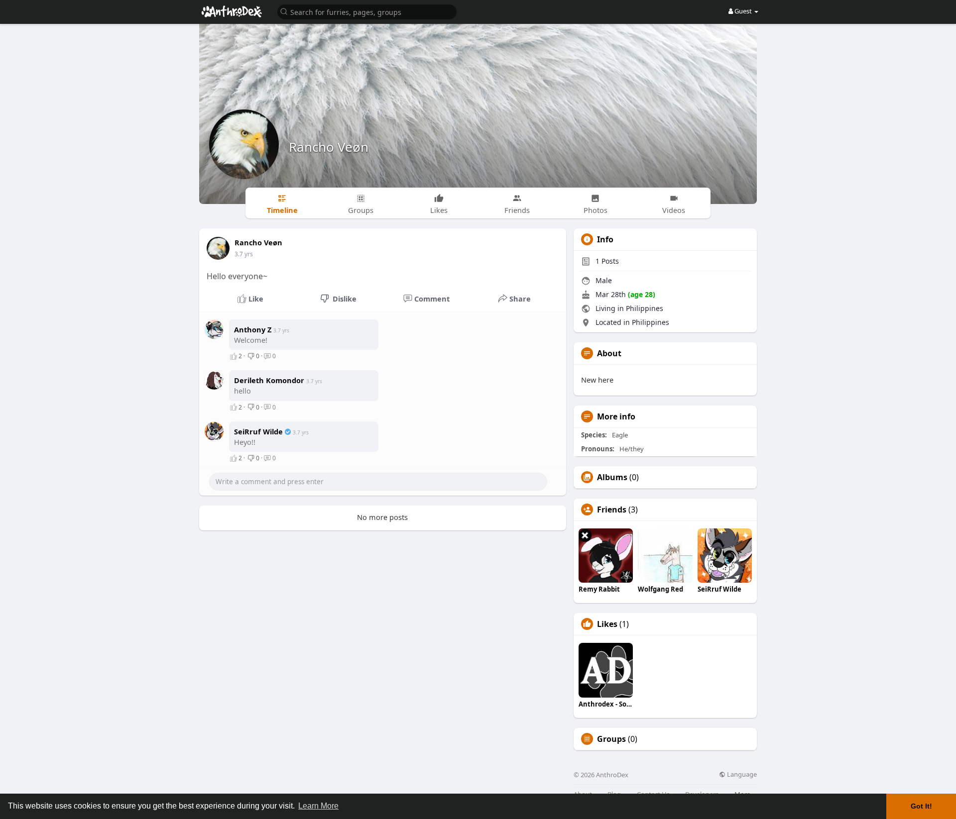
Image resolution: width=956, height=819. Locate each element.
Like (254, 299)
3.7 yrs (244, 254)
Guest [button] (743, 10)
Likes (607, 624)
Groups (611, 739)
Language (741, 774)
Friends (611, 509)
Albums (612, 477)
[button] (367, 11)
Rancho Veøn (328, 147)
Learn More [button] (318, 806)
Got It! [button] (921, 806)
